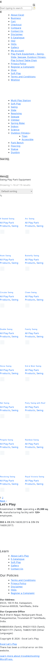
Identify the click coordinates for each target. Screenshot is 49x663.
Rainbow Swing (32, 440)
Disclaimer (17, 586)
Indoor (15, 126)
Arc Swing (29, 219)
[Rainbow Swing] (37, 429)
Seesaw (15, 116)
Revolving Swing (7, 477)
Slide (13, 110)
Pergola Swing (6, 440)
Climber (15, 119)
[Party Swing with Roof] (37, 392)
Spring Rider (18, 123)
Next (3, 500)
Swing (14, 106)
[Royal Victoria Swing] (37, 466)
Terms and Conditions (23, 580)
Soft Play (16, 103)
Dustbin (15, 152)
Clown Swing (31, 292)
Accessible (27, 139)
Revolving (16, 113)
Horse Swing (5, 366)
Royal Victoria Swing (34, 477)
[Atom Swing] (12, 245)
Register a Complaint (23, 593)
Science (15, 129)
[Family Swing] (37, 319)
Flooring (15, 145)
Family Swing (31, 329)
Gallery (15, 565)
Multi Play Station (21, 100)
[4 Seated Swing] (12, 208)
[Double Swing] (12, 319)
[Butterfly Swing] (37, 245)
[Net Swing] (12, 392)
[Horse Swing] (12, 355)
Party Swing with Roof (35, 403)
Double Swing (6, 329)
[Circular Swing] (12, 282)
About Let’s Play (20, 555)
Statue (14, 149)
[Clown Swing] (37, 282)
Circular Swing (6, 292)
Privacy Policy (18, 583)
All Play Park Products (7, 224)
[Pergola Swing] (12, 429)
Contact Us (17, 568)
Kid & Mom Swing (33, 366)
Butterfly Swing (32, 256)
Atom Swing (5, 256)
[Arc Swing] (37, 208)
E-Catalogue (17, 559)
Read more (2, 232)
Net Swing (4, 403)
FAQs (14, 589)
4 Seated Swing (7, 219)
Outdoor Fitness (20, 132)
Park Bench (17, 142)
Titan (24, 136)
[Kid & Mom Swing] (37, 355)
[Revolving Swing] (12, 466)
